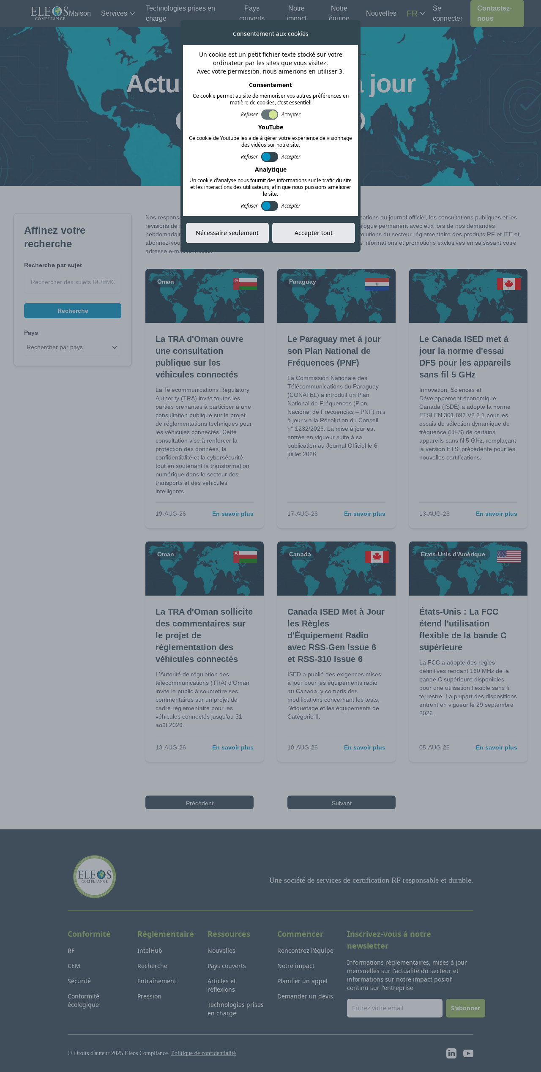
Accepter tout (314, 233)
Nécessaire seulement (227, 233)
